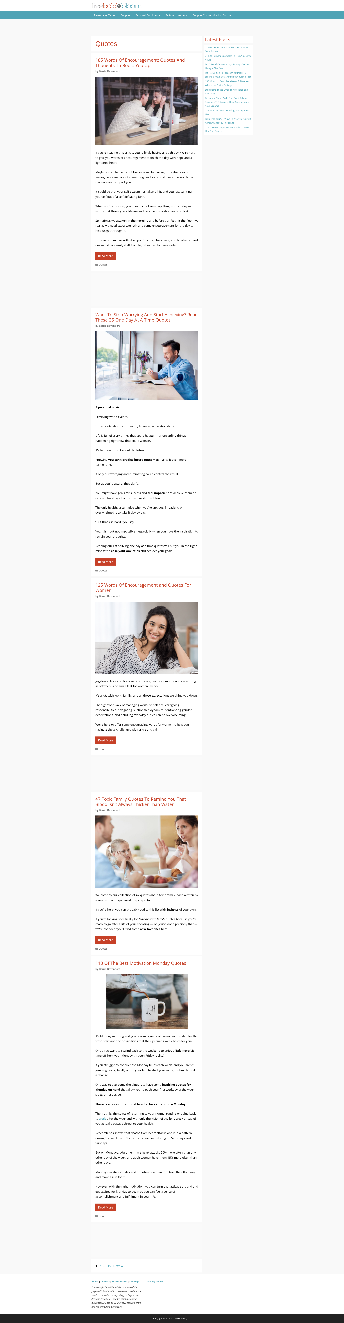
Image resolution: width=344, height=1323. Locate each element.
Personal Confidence (148, 15)
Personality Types (104, 15)
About (94, 1281)
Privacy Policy (155, 1281)
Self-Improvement (176, 15)
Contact (105, 1281)
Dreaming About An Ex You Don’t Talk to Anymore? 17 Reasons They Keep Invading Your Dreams (227, 101)
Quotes (103, 264)
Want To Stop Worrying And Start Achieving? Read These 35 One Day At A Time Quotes (146, 317)
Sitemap (134, 1281)
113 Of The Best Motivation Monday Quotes (140, 963)
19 (110, 1266)
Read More (105, 256)
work (102, 1118)
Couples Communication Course (212, 15)
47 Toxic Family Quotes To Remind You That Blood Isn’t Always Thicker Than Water (140, 801)
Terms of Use (119, 1281)
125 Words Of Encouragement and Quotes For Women (143, 587)
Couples (125, 15)
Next (118, 1266)
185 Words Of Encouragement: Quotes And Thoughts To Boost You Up (140, 62)
